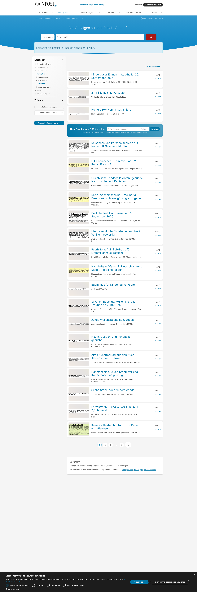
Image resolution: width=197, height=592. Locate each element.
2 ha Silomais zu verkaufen (108, 92)
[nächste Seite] (128, 445)
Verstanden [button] (139, 582)
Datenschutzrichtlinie (99, 132)
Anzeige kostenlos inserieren (49, 123)
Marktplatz (63, 12)
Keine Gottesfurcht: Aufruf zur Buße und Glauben (114, 427)
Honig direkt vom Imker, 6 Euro (111, 109)
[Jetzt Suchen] (151, 37)
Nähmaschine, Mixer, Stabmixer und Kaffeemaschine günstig (114, 373)
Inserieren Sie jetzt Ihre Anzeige (92, 4)
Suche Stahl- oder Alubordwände (112, 390)
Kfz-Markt (43, 12)
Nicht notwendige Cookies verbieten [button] (170, 582)
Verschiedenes (150, 469)
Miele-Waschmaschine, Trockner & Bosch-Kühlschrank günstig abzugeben (116, 196)
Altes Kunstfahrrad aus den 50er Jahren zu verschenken (112, 356)
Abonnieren (154, 129)
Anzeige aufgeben (154, 5)
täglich (143, 129)
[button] (66, 589)
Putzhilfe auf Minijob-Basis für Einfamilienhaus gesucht (111, 251)
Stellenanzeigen (86, 12)
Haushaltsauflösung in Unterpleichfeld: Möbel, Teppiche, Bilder (116, 268)
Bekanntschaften (133, 12)
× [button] (194, 575)
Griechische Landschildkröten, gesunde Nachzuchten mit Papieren (117, 179)
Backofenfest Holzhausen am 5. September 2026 (111, 215)
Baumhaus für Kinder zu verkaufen (113, 284)
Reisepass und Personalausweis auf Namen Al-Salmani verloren (114, 144)
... (116, 445)
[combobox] (100, 37)
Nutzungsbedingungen (112, 132)
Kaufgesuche (127, 469)
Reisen (155, 12)
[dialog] (98, 582)
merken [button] (158, 78)
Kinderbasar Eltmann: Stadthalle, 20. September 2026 (115, 76)
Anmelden (138, 5)
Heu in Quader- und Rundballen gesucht (111, 338)
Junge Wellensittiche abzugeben (112, 319)
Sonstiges (138, 469)
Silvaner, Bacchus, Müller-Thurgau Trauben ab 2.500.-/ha (113, 303)
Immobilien (109, 12)
